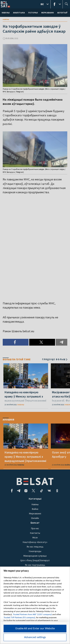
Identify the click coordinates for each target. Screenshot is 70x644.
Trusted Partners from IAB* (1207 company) (32, 614)
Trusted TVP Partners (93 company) (19, 617)
